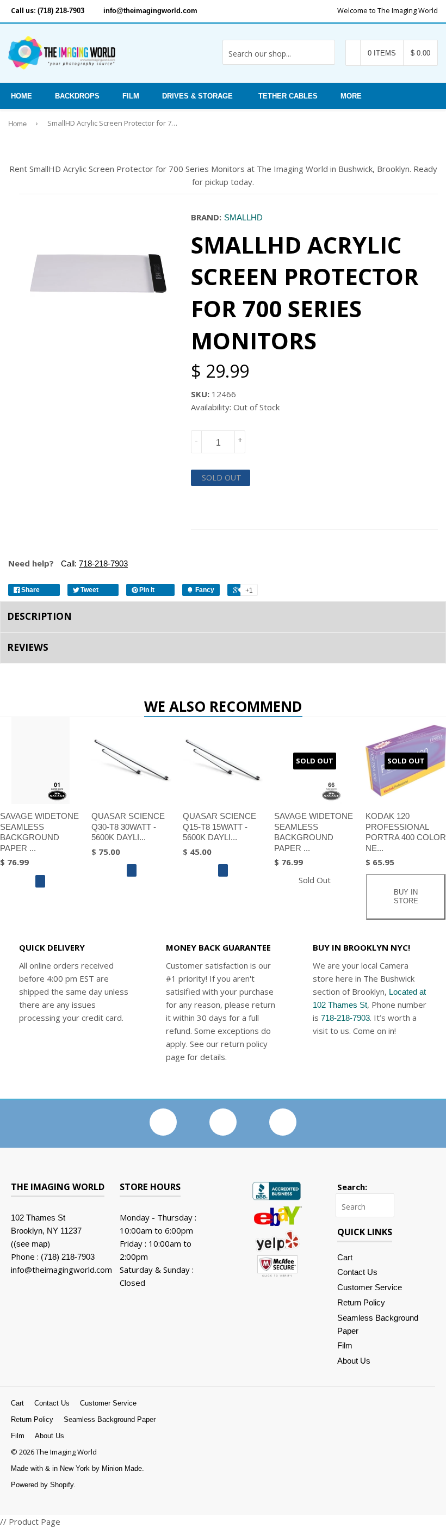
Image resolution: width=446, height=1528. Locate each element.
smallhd (243, 217)
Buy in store (406, 896)
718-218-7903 (345, 1017)
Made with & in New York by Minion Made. (77, 1468)
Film (130, 96)
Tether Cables (288, 96)
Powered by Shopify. (43, 1485)
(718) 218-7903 (61, 11)
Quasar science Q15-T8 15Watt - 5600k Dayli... (219, 826)
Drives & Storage (197, 96)
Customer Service (369, 1287)
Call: (93, 563)
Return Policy (361, 1302)
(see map (30, 1243)
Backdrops (77, 96)
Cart (344, 1257)
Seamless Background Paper (110, 1419)
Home (21, 96)
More (351, 96)
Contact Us (357, 1272)
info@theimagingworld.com (150, 11)
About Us (353, 1360)
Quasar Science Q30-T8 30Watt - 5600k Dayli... (128, 826)
